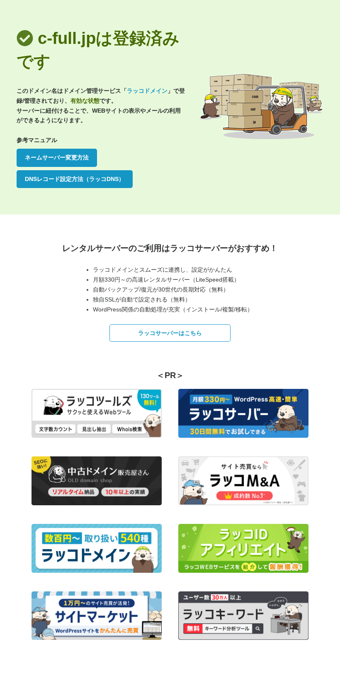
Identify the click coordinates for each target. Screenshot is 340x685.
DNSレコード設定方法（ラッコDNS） (74, 179)
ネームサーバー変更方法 (57, 157)
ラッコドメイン (147, 90)
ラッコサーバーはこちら (170, 333)
